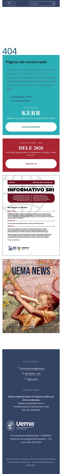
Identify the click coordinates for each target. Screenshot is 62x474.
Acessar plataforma (31, 127)
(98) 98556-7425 (32, 374)
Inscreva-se (31, 163)
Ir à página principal (20, 100)
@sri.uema (32, 379)
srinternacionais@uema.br (32, 369)
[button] (11, 3)
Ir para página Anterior (22, 97)
